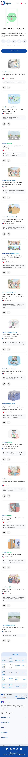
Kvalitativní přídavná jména (4, 686)
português (21, 745)
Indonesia (10, 745)
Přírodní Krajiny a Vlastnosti (11, 660)
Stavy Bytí (11, 672)
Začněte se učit (14, 51)
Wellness (17, 672)
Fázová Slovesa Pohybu (4, 673)
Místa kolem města (3, 679)
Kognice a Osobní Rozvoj (17, 679)
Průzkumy (24, 672)
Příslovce (24, 679)
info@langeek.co (9, 713)
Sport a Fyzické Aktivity (3, 666)
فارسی (4, 745)
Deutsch (16, 745)
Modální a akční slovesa (11, 686)
